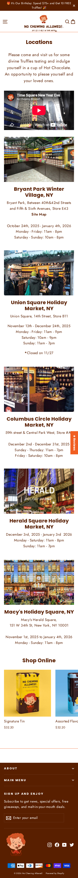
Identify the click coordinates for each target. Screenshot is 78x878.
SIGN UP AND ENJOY (24, 794)
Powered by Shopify (55, 873)
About (11, 768)
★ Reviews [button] (74, 443)
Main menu (15, 780)
